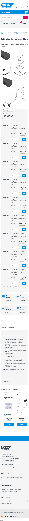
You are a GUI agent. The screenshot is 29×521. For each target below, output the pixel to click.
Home (2, 32)
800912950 (16, 458)
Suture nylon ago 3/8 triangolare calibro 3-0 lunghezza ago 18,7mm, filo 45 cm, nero (18, 146)
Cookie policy (12, 480)
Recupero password (14, 491)
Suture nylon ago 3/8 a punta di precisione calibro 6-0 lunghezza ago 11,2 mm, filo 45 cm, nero (18, 236)
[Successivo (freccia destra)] (2, 520)
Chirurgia (7, 32)
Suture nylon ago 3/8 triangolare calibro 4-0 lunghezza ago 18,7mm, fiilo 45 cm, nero (17, 164)
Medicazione (6, 392)
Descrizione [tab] (5, 321)
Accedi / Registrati (20, 7)
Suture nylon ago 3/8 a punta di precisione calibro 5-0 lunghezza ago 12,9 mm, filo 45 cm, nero (18, 254)
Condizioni (9, 477)
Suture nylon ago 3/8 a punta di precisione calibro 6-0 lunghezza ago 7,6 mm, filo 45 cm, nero (18, 218)
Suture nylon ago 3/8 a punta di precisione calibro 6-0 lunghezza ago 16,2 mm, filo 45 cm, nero (18, 272)
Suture (25, 32)
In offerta (3, 489)
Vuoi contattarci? (5, 501)
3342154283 (11, 464)
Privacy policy (4, 480)
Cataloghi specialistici (22, 501)
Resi (21, 477)
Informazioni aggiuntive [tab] (8, 327)
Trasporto (12, 501)
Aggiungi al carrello (24, 139)
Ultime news (10, 489)
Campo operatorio (17, 32)
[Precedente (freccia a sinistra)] (0, 520)
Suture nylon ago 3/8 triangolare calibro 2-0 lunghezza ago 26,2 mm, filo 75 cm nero (18, 128)
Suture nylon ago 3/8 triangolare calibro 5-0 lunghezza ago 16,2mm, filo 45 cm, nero (18, 182)
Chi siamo (3, 477)
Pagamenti (16, 477)
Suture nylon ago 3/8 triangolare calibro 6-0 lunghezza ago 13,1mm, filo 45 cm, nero (18, 200)
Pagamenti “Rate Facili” (6, 503)
